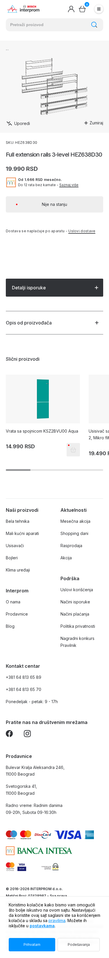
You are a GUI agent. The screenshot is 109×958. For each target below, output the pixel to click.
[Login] (71, 9)
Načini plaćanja (74, 614)
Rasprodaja (71, 545)
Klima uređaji (18, 569)
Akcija (66, 557)
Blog (10, 626)
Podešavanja (79, 944)
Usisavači (15, 545)
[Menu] (99, 9)
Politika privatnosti (77, 626)
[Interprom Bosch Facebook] (9, 734)
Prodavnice (17, 614)
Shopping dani (74, 533)
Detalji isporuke (29, 288)
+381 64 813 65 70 (23, 689)
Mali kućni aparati (22, 533)
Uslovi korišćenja (76, 589)
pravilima (57, 920)
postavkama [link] (42, 925)
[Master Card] (10, 866)
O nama (13, 601)
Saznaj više (68, 185)
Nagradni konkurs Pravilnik (77, 642)
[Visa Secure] (21, 866)
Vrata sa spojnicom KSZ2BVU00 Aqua (42, 431)
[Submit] (94, 24)
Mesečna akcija (75, 521)
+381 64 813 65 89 (23, 677)
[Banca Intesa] (39, 850)
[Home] (23, 9)
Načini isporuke (75, 601)
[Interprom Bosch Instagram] (27, 734)
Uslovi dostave (81, 231)
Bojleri (12, 557)
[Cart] (82, 9)
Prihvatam (32, 944)
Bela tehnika (17, 521)
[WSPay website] (50, 866)
